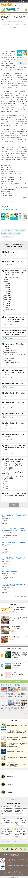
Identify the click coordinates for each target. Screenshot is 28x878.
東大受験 (8, 10)
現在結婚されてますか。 (11, 252)
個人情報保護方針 (14, 855)
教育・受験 (5, 806)
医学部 (18, 8)
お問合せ (5, 854)
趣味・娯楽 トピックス (14, 233)
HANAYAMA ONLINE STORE (9, 209)
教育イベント (6, 818)
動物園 (4, 233)
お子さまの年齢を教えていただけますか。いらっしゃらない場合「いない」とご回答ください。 (15, 272)
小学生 (10, 230)
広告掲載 (10, 854)
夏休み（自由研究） (20, 230)
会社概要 (14, 854)
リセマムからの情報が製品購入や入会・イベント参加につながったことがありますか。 (15, 372)
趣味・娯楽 (19, 829)
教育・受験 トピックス (8, 237)
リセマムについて (20, 854)
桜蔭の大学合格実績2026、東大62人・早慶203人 (24, 696)
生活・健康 (19, 818)
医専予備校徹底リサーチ (17, 10)
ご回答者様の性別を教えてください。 (15, 383)
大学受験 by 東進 (10, 8)
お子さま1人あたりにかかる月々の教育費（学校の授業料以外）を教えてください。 (15, 447)
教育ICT (19, 806)
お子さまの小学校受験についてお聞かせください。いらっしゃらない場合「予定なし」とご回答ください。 (15, 319)
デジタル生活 (6, 829)
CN (19, 5)
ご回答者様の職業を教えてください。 (15, 413)
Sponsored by (17, 596)
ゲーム (4, 230)
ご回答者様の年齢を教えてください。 (15, 393)
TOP (14, 846)
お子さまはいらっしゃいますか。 (14, 261)
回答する (14, 505)
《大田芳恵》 (24, 197)
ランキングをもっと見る (14, 681)
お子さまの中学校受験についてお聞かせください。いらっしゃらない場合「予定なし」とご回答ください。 (15, 332)
